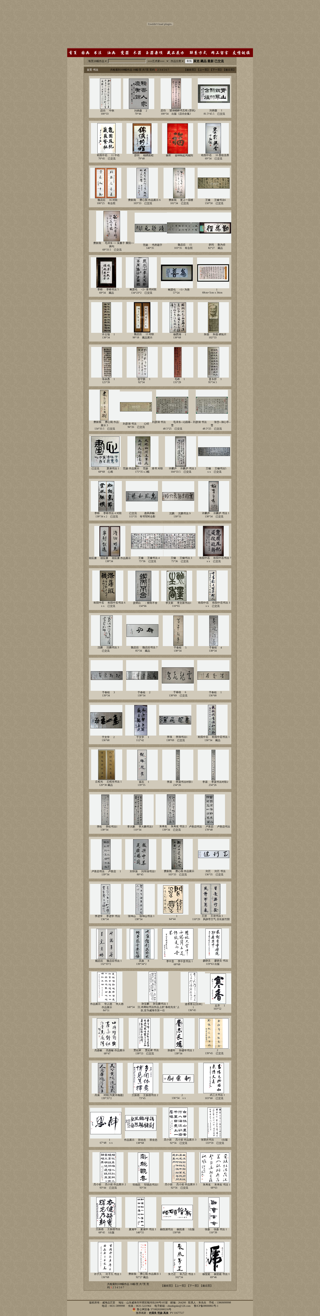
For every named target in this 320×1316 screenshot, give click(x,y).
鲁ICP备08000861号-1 (206, 1306)
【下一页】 (216, 69)
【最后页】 (229, 69)
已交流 (219, 61)
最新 (210, 61)
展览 (196, 61)
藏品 (203, 61)
